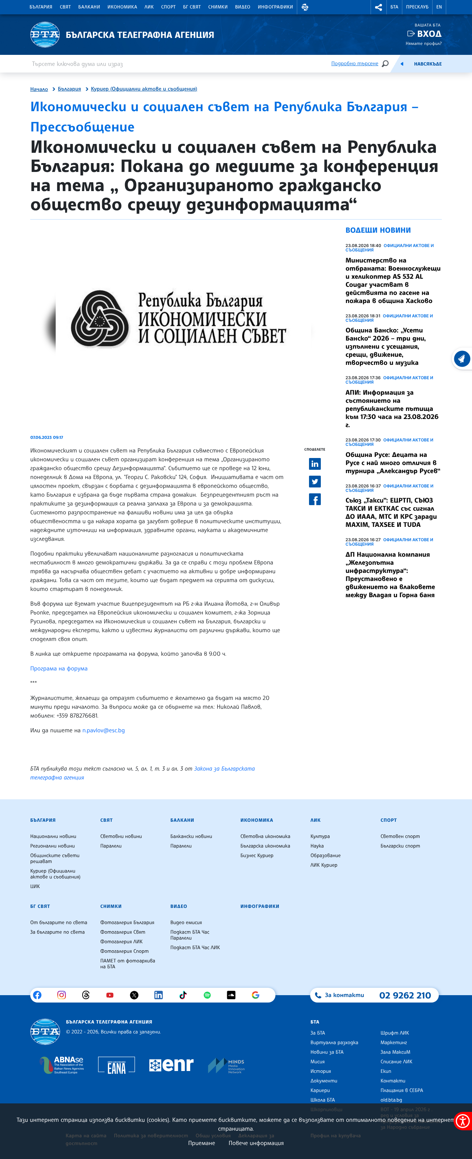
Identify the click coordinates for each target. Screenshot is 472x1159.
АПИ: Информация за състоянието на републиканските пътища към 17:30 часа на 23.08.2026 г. (392, 408)
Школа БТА (322, 1100)
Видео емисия (186, 923)
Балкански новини (191, 836)
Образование (325, 856)
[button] (305, 7)
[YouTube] (112, 995)
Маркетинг (394, 1043)
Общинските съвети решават (55, 858)
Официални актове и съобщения (390, 248)
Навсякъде (428, 64)
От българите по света (58, 923)
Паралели (111, 846)
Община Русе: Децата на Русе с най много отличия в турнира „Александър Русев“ (393, 463)
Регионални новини (52, 846)
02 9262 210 (405, 995)
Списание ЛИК (396, 1062)
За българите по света (57, 932)
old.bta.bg (391, 1100)
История (320, 1071)
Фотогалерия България (127, 923)
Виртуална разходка (334, 1043)
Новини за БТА (327, 1052)
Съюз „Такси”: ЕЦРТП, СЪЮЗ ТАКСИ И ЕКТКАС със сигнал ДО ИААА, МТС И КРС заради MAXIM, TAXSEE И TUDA (391, 512)
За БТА (317, 1033)
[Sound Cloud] (234, 995)
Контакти (393, 1081)
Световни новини (121, 836)
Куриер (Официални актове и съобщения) (144, 89)
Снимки (218, 7)
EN (439, 7)
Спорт (168, 7)
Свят (65, 7)
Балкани (89, 7)
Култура (320, 836)
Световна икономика (265, 836)
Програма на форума (59, 668)
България (41, 7)
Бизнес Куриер (257, 856)
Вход (429, 33)
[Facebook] (40, 995)
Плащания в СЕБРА (402, 1090)
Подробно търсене (355, 63)
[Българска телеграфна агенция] (45, 1032)
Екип (386, 1071)
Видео (243, 7)
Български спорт (400, 846)
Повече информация (256, 1142)
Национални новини (53, 836)
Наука (317, 846)
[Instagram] (64, 995)
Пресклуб (417, 7)
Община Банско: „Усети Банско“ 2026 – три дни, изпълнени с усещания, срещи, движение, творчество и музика (386, 346)
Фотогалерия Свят (122, 932)
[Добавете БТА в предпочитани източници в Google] (258, 995)
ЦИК (35, 886)
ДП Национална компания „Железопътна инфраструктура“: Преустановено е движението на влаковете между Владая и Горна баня (390, 574)
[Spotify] (210, 995)
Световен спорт (400, 836)
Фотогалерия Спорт (124, 951)
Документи (323, 1081)
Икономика (123, 7)
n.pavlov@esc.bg (104, 730)
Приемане (201, 1142)
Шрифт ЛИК (395, 1033)
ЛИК (149, 7)
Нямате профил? (424, 43)
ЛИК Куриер (323, 865)
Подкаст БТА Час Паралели (189, 935)
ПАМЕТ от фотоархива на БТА (127, 964)
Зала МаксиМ (395, 1052)
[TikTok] (185, 995)
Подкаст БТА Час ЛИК (195, 948)
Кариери (320, 1090)
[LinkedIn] (161, 995)
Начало (39, 89)
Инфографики (275, 7)
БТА (394, 7)
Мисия (317, 1062)
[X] (137, 995)
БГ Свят (192, 7)
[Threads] (88, 995)
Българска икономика (265, 846)
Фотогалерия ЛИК (121, 942)
